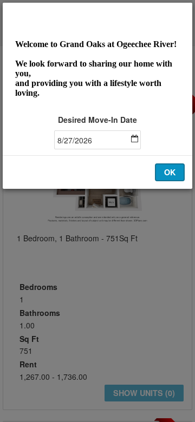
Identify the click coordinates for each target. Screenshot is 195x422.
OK (170, 172)
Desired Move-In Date (97, 119)
